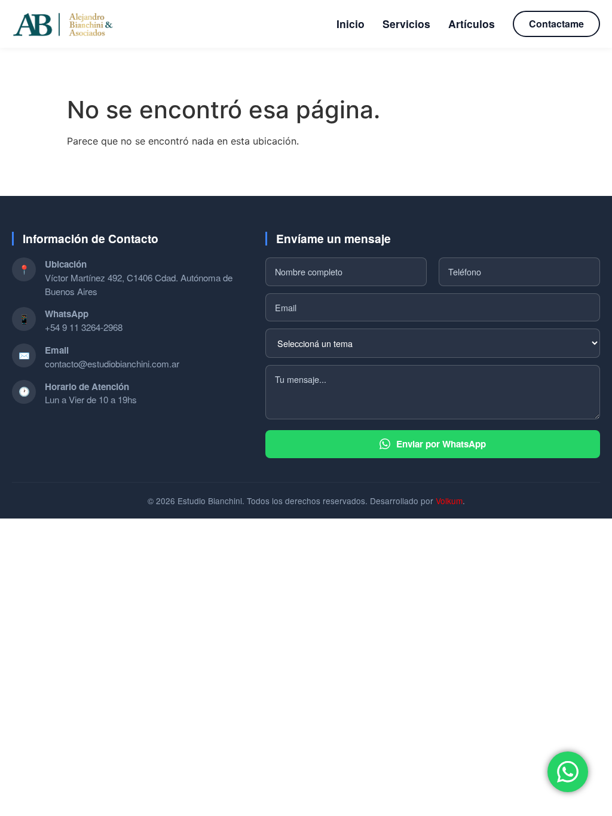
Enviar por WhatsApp (441, 443)
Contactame (556, 23)
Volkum (449, 501)
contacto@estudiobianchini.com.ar (112, 363)
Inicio (350, 23)
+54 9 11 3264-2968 (84, 327)
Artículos (471, 23)
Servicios (406, 23)
